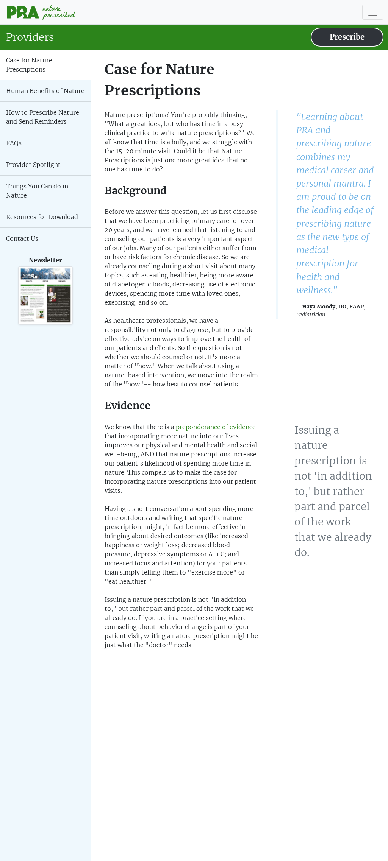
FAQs (14, 143)
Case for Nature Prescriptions (29, 64)
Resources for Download (42, 217)
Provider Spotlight (33, 164)
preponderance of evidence (216, 427)
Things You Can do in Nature (37, 190)
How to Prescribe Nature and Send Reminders (42, 117)
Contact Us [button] (22, 238)
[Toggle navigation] (372, 12)
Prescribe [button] (347, 37)
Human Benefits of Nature (45, 91)
